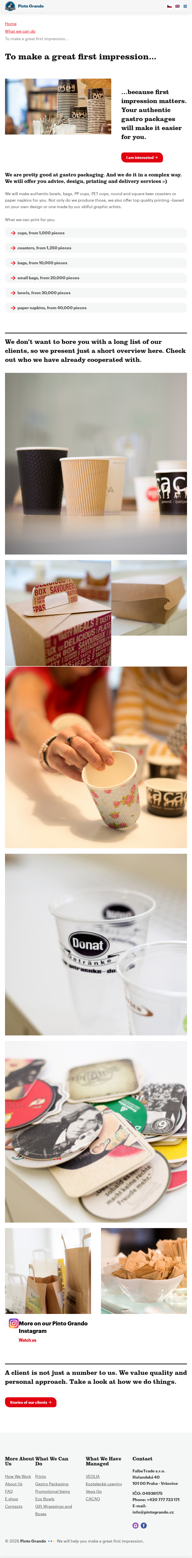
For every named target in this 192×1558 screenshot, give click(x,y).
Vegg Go (94, 1491)
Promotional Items (52, 1491)
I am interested (140, 157)
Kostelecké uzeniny (104, 1483)
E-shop (11, 1498)
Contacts (13, 1506)
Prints (40, 1476)
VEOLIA (93, 1476)
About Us (13, 1483)
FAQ (9, 1491)
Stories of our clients (28, 1402)
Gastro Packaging (51, 1483)
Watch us (27, 1339)
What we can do (20, 31)
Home (10, 23)
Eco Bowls (44, 1498)
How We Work (18, 1476)
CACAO (93, 1498)
